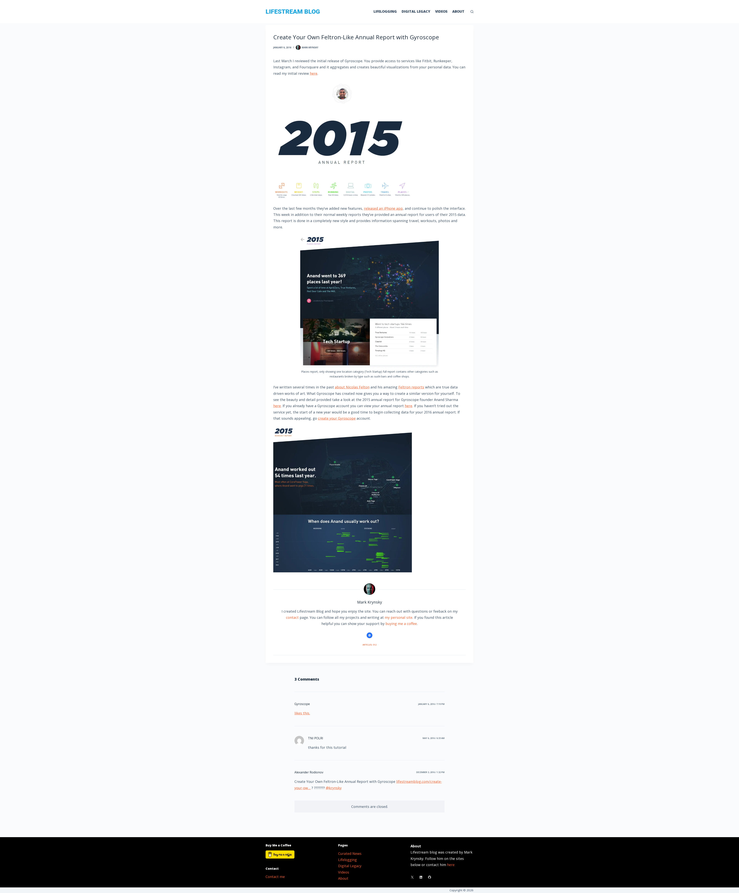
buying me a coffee (401, 623)
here (313, 73)
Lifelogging (385, 11)
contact (292, 617)
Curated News (349, 853)
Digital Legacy (416, 11)
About (458, 11)
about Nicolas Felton (352, 387)
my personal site (398, 617)
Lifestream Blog (293, 11)
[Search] (472, 11)
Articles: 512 (369, 644)
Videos (441, 11)
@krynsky (334, 788)
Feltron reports (411, 387)
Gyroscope (302, 704)
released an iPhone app (383, 208)
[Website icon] (369, 635)
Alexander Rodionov (308, 772)
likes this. (302, 713)
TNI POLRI (315, 738)
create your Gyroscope (337, 418)
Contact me (275, 876)
